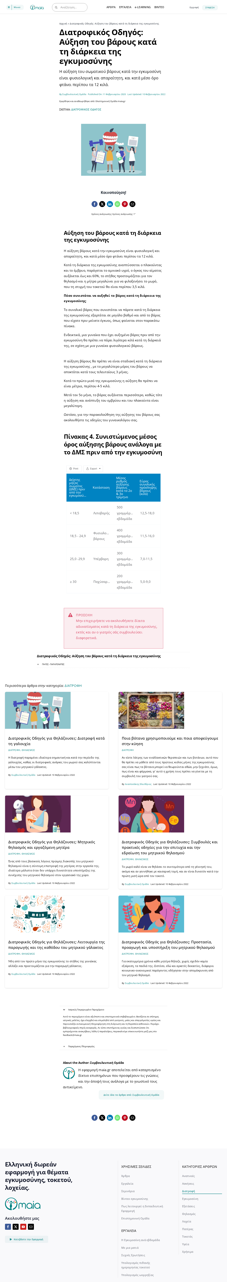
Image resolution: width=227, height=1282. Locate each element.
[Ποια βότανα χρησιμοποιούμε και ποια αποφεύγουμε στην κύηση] (151, 693)
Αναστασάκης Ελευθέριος (138, 784)
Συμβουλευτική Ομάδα (74, 94)
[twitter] (16, 1227)
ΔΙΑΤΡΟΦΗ (73, 685)
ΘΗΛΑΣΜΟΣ (28, 750)
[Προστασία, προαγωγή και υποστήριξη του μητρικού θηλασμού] (151, 897)
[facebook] (8, 1227)
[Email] (132, 204)
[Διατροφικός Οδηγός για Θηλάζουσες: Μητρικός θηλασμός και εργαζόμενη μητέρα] (38, 797)
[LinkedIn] (110, 204)
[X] (102, 204)
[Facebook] (94, 204)
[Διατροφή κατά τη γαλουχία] (38, 693)
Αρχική (63, 23)
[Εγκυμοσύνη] (37, 6)
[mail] (31, 1227)
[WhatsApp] (117, 204)
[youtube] (23, 1227)
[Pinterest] (125, 204)
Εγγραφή (194, 7)
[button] (113, 664)
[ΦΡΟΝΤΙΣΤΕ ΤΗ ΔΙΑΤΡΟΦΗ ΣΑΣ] (38, 897)
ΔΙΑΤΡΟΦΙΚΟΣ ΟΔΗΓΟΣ (86, 109)
